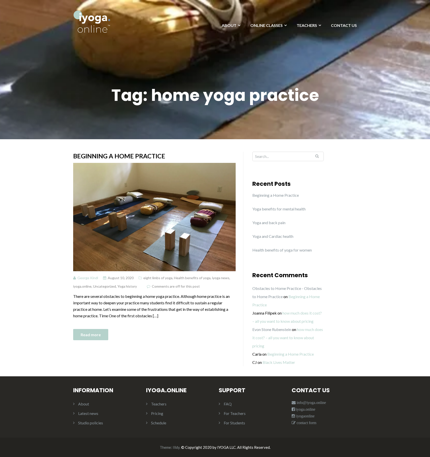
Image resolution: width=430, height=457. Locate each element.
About (83, 403)
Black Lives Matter (279, 362)
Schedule (158, 422)
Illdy (176, 447)
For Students (234, 422)
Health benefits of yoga (192, 278)
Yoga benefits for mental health (279, 208)
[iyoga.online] (91, 24)
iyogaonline (305, 416)
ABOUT (229, 25)
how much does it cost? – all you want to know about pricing (287, 337)
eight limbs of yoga (157, 278)
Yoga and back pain (268, 222)
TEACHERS (307, 25)
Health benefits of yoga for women (282, 250)
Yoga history (127, 286)
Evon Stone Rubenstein (271, 329)
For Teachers (235, 413)
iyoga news (220, 278)
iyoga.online (82, 286)
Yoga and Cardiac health (272, 236)
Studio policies (90, 422)
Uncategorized (104, 286)
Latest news (88, 413)
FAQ (228, 403)
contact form (306, 423)
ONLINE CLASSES (266, 25)
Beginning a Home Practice (119, 156)
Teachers (158, 403)
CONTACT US (344, 25)
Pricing (157, 413)
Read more (91, 334)
